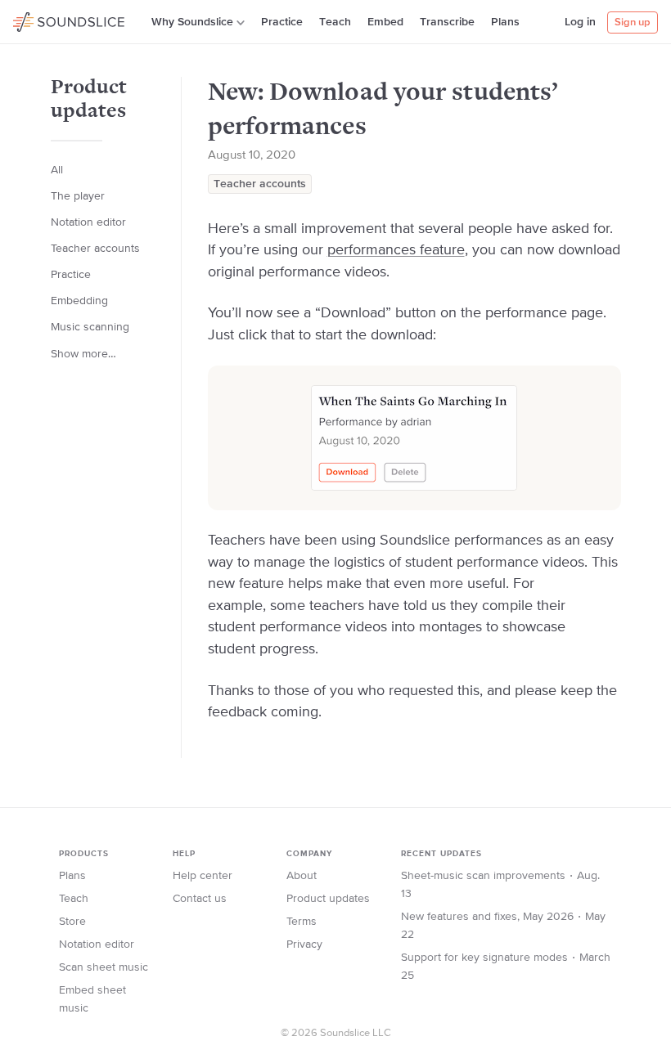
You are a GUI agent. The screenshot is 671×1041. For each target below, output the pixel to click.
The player (78, 196)
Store (72, 921)
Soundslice (44, 19)
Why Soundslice (192, 22)
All (57, 170)
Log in (580, 22)
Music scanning (90, 327)
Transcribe (447, 22)
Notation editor (88, 222)
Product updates (328, 898)
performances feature (396, 250)
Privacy (304, 944)
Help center (202, 876)
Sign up (633, 22)
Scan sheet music (103, 967)
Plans (505, 22)
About (301, 876)
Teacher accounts (260, 184)
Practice (282, 22)
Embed (385, 22)
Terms (301, 921)
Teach (335, 22)
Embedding (79, 301)
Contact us (200, 898)
